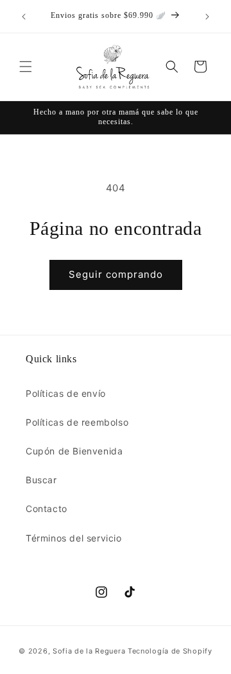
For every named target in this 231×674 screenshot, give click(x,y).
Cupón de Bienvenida (74, 450)
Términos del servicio (74, 538)
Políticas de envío (66, 393)
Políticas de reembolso (77, 422)
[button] (26, 66)
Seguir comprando (116, 274)
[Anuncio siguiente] (207, 17)
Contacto (46, 508)
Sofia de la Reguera (89, 650)
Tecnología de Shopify (170, 650)
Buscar (41, 479)
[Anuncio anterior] (24, 17)
